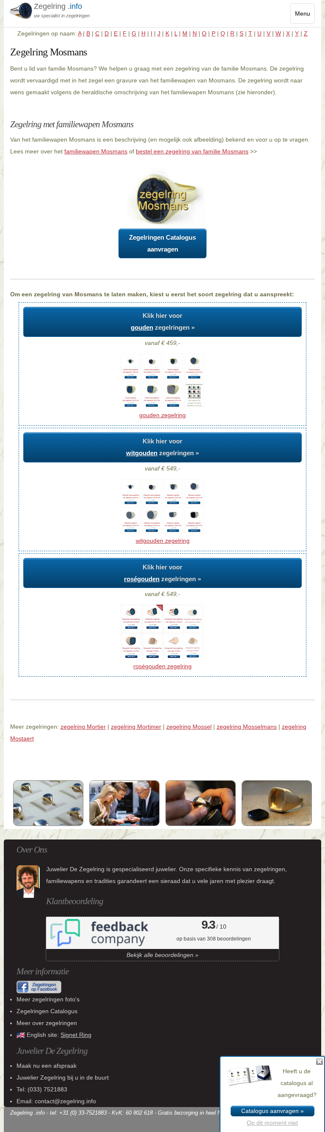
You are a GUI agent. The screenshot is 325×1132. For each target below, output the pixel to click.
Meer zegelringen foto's (48, 999)
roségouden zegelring (162, 666)
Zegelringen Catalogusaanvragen (162, 243)
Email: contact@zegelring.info (56, 1101)
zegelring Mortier (83, 726)
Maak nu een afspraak (47, 1065)
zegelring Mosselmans (247, 726)
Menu (305, 17)
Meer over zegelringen (47, 1023)
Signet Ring (76, 1034)
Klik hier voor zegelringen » (163, 321)
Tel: (42, 1089)
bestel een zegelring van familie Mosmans (192, 151)
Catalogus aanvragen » (272, 1110)
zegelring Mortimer (136, 726)
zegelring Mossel (189, 726)
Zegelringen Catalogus (47, 1011)
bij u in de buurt (63, 1077)
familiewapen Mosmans (95, 151)
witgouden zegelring (163, 540)
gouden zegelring (162, 415)
